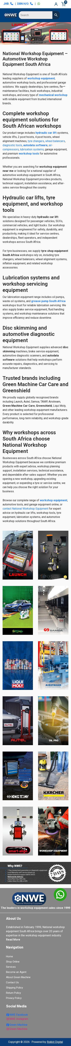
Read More (13, 939)
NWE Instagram (18, 1019)
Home (9, 956)
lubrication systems (32, 149)
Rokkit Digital (55, 1042)
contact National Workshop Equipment (25, 508)
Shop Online (12, 961)
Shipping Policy (14, 987)
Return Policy (13, 992)
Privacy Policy (14, 998)
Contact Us (12, 982)
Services (11, 966)
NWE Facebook (18, 1014)
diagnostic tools (12, 145)
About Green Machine (18, 977)
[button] (65, 88)
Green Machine (18, 1024)
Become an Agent (16, 972)
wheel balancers (55, 141)
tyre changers (36, 141)
